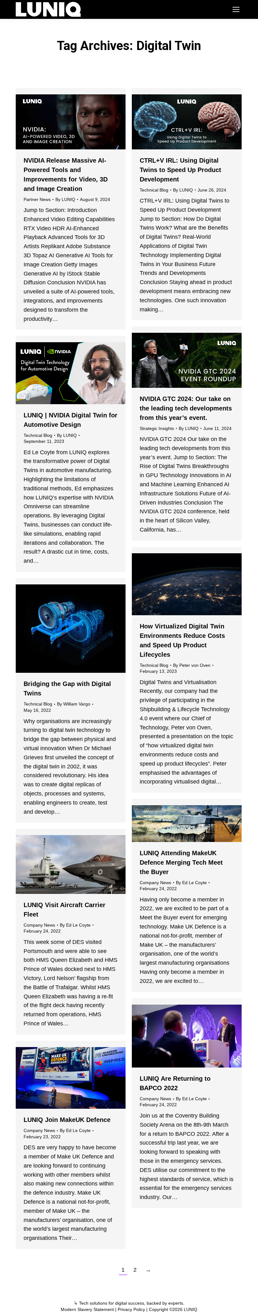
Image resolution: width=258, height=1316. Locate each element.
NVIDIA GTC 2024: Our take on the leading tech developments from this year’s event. (186, 408)
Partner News (37, 199)
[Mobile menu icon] (236, 9)
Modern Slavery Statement (87, 1309)
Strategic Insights (157, 428)
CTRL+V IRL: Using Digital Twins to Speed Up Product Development (180, 170)
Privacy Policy (131, 1309)
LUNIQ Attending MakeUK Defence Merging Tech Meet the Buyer (181, 862)
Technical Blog (154, 189)
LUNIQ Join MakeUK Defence (67, 1119)
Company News (155, 882)
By (65, 199)
